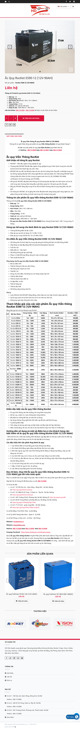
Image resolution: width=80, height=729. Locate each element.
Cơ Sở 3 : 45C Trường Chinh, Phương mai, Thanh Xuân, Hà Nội (27, 710)
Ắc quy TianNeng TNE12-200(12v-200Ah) (58, 587)
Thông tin (9, 666)
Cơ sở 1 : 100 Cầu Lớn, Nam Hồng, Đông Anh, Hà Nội (24, 696)
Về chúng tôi (10, 642)
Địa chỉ (8, 689)
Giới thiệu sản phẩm (14, 136)
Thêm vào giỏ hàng (32, 118)
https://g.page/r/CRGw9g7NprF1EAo (24, 502)
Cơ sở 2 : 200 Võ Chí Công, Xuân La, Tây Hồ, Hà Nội (24, 703)
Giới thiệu (10, 673)
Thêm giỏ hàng (23, 601)
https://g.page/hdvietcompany (22, 490)
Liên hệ (9, 677)
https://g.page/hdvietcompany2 (22, 495)
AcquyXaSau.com (19, 525)
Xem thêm (10, 717)
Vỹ (15, 727)
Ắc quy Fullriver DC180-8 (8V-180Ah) (21, 594)
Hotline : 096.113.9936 (14, 699)
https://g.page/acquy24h (58, 497)
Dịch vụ (9, 680)
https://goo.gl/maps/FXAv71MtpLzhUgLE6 (25, 507)
